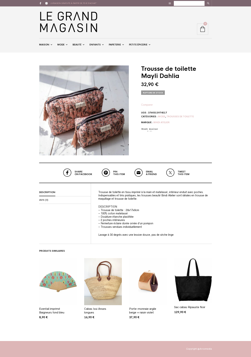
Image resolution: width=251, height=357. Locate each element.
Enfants (95, 44)
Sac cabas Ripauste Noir (189, 307)
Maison (44, 44)
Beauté (77, 44)
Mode (60, 44)
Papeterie (115, 44)
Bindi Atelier (161, 122)
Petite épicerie (138, 44)
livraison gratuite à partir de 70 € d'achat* (74, 3)
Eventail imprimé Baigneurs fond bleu (51, 310)
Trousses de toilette (180, 116)
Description (47, 192)
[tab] (65, 192)
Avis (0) (43, 200)
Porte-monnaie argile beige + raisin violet (142, 310)
